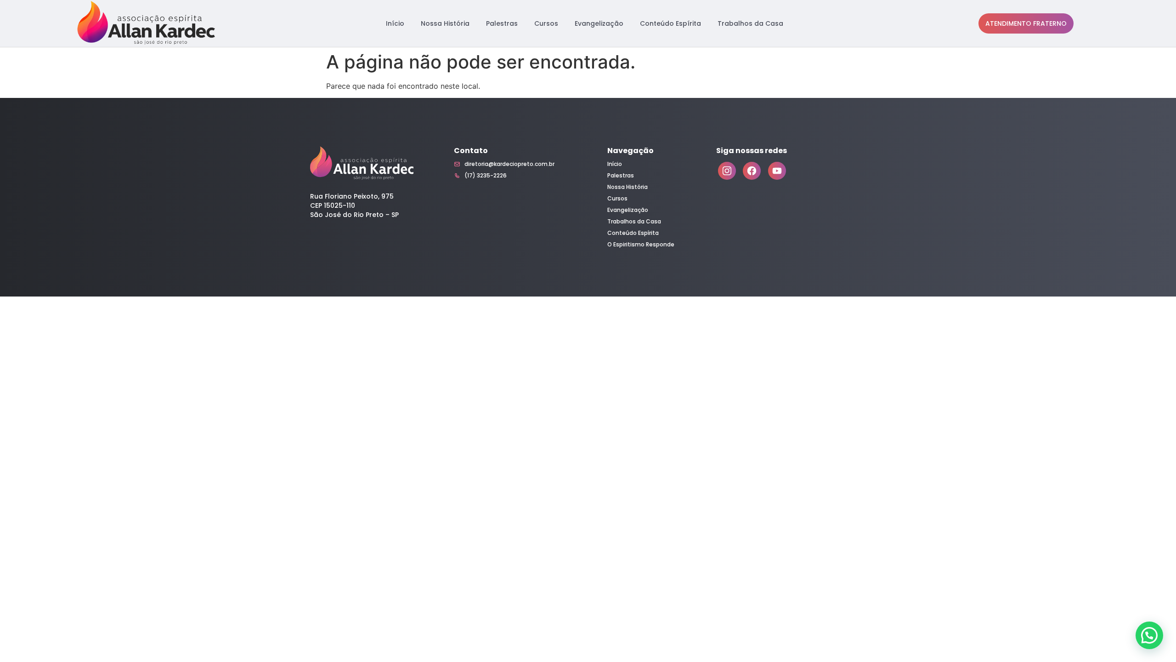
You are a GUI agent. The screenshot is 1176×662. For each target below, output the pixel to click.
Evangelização (599, 23)
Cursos (546, 23)
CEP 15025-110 (332, 205)
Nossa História (445, 23)
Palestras (502, 23)
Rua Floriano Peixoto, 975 (352, 196)
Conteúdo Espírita (670, 23)
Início (395, 23)
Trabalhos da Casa (750, 23)
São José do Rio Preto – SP (354, 214)
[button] (1149, 635)
